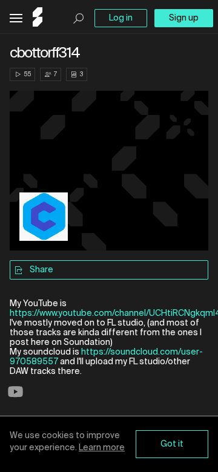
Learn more (102, 448)
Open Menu (16, 18)
